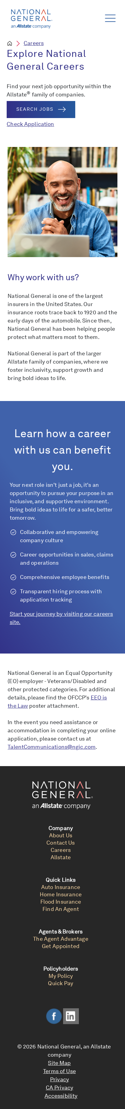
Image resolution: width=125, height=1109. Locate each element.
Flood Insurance (60, 901)
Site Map (59, 1063)
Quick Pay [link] (60, 983)
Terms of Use (59, 1071)
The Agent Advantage (60, 939)
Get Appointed (60, 946)
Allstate (61, 857)
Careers (34, 43)
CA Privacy (59, 1087)
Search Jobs (34, 109)
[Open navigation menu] (109, 17)
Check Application (30, 124)
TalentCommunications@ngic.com (52, 747)
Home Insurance (61, 894)
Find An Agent (60, 909)
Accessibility (61, 1096)
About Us (60, 835)
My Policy (61, 976)
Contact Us (60, 842)
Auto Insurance (60, 887)
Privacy (59, 1079)
